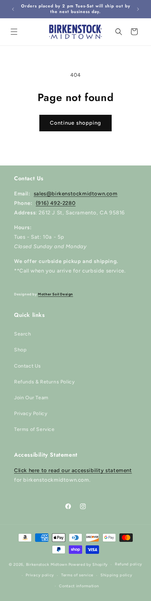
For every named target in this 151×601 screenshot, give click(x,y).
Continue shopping (75, 123)
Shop (20, 350)
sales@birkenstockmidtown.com (76, 193)
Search (22, 334)
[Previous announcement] (13, 9)
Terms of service (77, 575)
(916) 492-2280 (56, 203)
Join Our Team (31, 398)
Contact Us (27, 366)
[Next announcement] (138, 9)
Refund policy (128, 564)
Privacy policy (40, 575)
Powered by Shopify (88, 564)
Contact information (79, 586)
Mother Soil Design (55, 294)
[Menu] (14, 31)
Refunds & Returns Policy (44, 382)
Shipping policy (116, 575)
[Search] (118, 31)
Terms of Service (34, 429)
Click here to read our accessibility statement (73, 470)
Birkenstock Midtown (46, 564)
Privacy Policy (30, 414)
